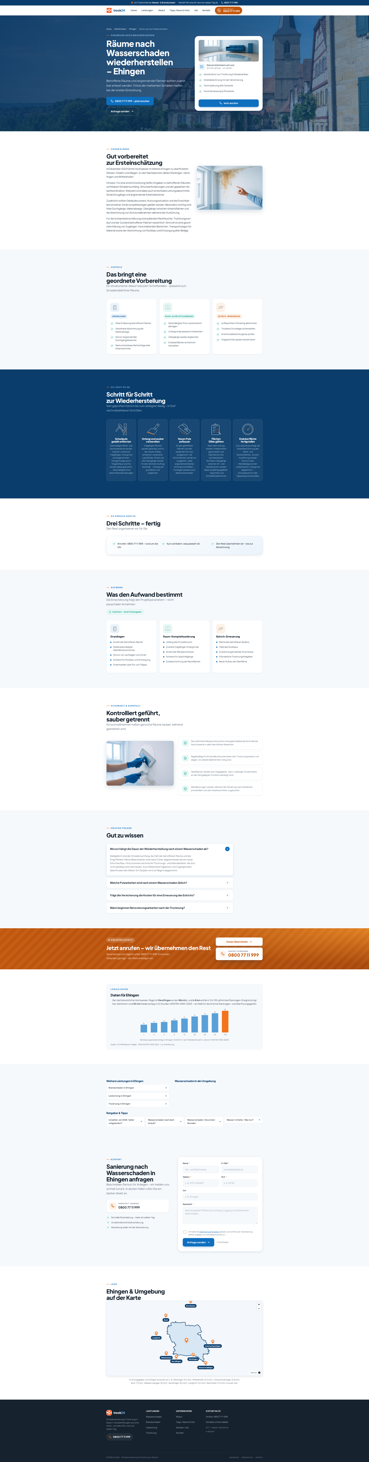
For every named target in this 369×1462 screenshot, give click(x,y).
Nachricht (188, 1204)
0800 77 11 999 (231, 2)
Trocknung (151, 1432)
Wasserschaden (154, 1416)
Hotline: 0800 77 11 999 (217, 1416)
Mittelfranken (120, 29)
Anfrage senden (120, 111)
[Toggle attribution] (259, 1372)
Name (186, 1163)
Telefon (187, 1177)
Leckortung (151, 1427)
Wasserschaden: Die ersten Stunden (201, 1121)
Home (134, 10)
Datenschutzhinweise (209, 1231)
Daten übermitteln (237, 941)
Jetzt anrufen (231, 103)
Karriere (259, 1457)
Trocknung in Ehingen (119, 1103)
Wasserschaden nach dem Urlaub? (161, 1121)
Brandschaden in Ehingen (121, 1087)
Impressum (234, 1457)
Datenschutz (247, 1457)
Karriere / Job (182, 1427)
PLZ (224, 1177)
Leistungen (147, 10)
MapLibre (254, 1373)
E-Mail (225, 1163)
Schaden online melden (217, 1422)
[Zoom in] (259, 1304)
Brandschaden (153, 1422)
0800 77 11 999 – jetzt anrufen (132, 101)
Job (196, 10)
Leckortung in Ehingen (120, 1095)
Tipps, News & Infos (180, 10)
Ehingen (132, 29)
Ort (184, 1190)
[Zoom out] (259, 1309)
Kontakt (206, 10)
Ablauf (161, 10)
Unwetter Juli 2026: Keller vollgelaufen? (121, 1121)
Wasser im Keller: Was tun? (240, 1119)
